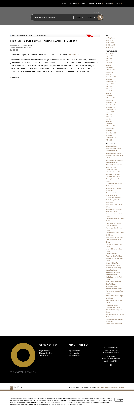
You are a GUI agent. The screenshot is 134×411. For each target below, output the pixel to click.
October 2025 (110, 79)
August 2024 (110, 112)
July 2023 (109, 140)
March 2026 (109, 67)
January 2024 (110, 128)
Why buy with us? (44, 351)
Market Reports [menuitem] (88, 3)
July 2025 (109, 86)
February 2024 (110, 126)
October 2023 (110, 135)
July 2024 (109, 114)
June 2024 (109, 116)
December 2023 (111, 131)
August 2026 (110, 56)
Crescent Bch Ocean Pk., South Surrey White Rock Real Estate (113, 200)
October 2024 (110, 107)
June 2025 (109, 88)
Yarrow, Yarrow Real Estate (114, 324)
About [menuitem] (118, 3)
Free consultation (73, 355)
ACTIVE (95, 12)
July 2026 (109, 58)
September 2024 (111, 109)
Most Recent (110, 53)
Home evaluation (73, 353)
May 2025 (109, 91)
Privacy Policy (100, 387)
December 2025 (111, 74)
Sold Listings (110, 47)
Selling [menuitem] (109, 3)
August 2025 (110, 84)
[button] (111, 365)
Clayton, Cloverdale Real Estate (24, 47)
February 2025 (110, 98)
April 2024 (109, 121)
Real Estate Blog (111, 45)
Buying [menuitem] (98, 3)
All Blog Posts (110, 38)
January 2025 (110, 100)
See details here (74, 54)
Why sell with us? (74, 351)
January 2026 (110, 72)
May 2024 (109, 119)
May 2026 (109, 63)
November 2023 (111, 133)
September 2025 (111, 81)
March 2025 (109, 95)
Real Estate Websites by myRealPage (114, 387)
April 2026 (109, 65)
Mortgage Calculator (45, 353)
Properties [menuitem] (73, 3)
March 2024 (109, 124)
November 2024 (111, 105)
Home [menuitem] (64, 3)
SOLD (102, 12)
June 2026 (109, 60)
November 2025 (111, 77)
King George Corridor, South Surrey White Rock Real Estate (114, 239)
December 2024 (111, 103)
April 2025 (109, 93)
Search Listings (44, 355)
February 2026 (110, 70)
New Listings (110, 40)
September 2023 (111, 137)
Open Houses (110, 43)
